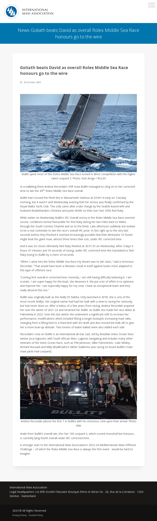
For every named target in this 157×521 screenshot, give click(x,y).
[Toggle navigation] (151, 5)
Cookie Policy (36, 515)
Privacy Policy (19, 515)
